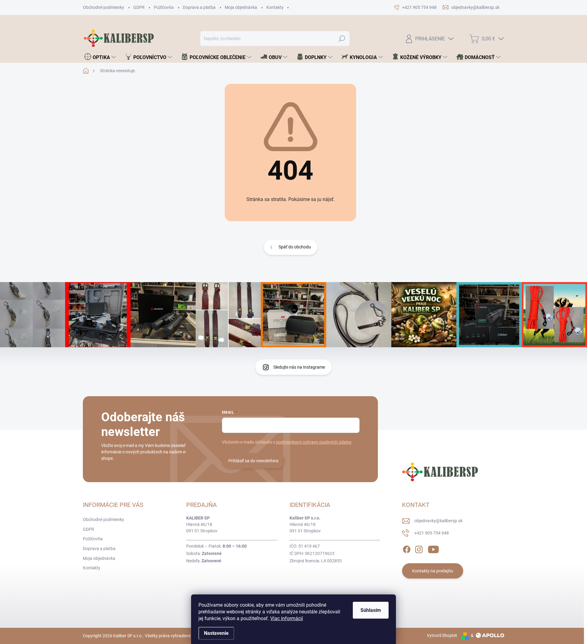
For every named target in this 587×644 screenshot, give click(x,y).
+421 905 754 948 (431, 532)
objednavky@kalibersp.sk (438, 520)
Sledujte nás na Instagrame (299, 367)
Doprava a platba (199, 7)
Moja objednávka (241, 7)
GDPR (139, 7)
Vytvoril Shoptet (442, 635)
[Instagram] (418, 548)
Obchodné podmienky (103, 7)
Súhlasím (370, 610)
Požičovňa (164, 7)
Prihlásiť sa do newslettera (253, 460)
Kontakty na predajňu (432, 570)
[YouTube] (433, 548)
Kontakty (275, 7)
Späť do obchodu (295, 246)
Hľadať (342, 38)
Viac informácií (286, 618)
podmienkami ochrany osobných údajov (314, 442)
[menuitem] (100, 57)
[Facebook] (406, 548)
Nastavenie (216, 633)
